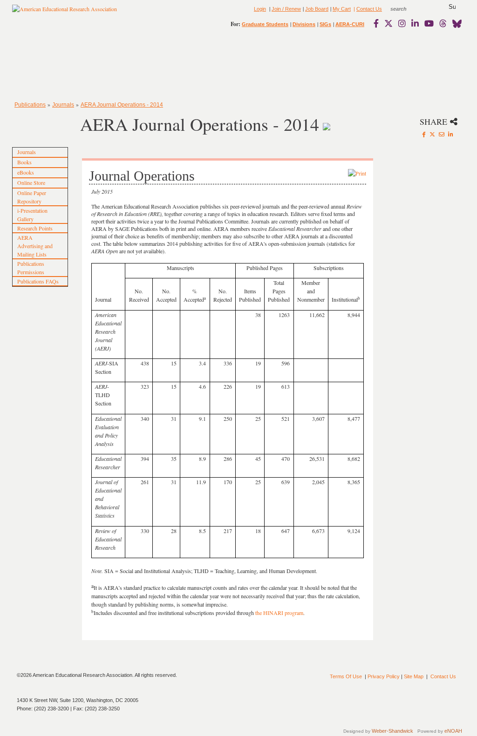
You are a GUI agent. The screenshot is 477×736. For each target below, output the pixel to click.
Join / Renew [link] (286, 9)
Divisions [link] (304, 24)
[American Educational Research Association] (64, 12)
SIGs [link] (325, 24)
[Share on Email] (441, 134)
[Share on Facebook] (424, 134)
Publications (30, 104)
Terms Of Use (346, 676)
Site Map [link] (413, 676)
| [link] (353, 9)
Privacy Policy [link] (384, 676)
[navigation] (39, 65)
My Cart (342, 9)
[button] (452, 7)
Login (260, 9)
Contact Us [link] (369, 9)
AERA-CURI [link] (349, 24)
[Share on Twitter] (432, 134)
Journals (63, 104)
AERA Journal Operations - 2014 (122, 104)
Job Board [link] (316, 9)
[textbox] (407, 8)
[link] (378, 23)
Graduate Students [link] (265, 24)
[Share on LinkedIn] (450, 134)
